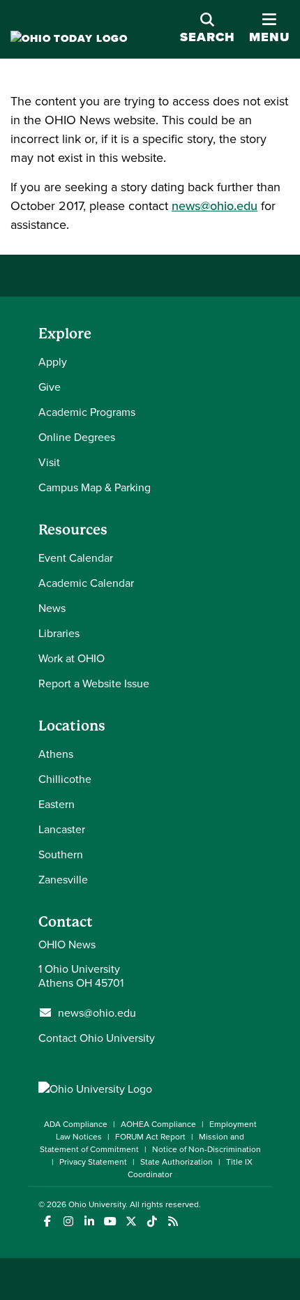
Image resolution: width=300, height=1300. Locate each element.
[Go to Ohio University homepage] (69, 39)
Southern (60, 854)
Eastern (56, 804)
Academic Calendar (86, 582)
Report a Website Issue (93, 683)
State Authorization (176, 1161)
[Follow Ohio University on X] (131, 1221)
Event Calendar (75, 557)
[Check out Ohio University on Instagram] (68, 1221)
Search (207, 37)
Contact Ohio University (96, 1037)
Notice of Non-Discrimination (206, 1149)
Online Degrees (76, 436)
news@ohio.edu (214, 205)
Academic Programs (86, 411)
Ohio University (97, 1204)
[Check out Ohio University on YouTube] (110, 1221)
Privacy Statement (93, 1161)
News (52, 607)
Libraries (59, 633)
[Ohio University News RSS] (172, 1221)
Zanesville (63, 879)
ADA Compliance (75, 1124)
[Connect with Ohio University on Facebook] (47, 1221)
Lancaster (61, 829)
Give (49, 386)
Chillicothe (64, 778)
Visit (49, 462)
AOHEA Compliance (158, 1124)
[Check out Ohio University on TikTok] (151, 1221)
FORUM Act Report (150, 1136)
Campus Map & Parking (94, 487)
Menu (269, 37)
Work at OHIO (71, 658)
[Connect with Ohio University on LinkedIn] (89, 1221)
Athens (55, 753)
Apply (52, 361)
